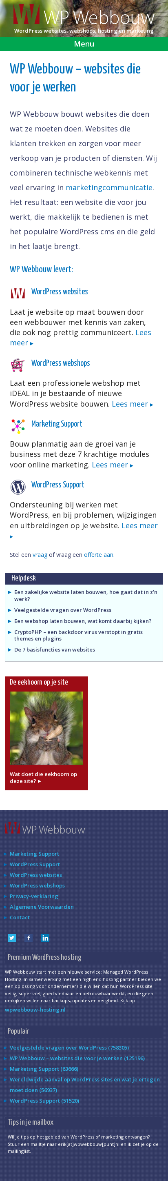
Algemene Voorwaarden (42, 906)
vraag (40, 554)
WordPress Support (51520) (44, 1100)
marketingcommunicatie (109, 187)
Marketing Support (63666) (44, 1068)
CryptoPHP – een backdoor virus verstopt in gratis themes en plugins (78, 635)
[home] (84, 22)
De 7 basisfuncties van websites (54, 649)
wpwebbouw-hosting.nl (35, 1009)
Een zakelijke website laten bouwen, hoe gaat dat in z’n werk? (85, 595)
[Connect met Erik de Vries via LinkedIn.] (45, 939)
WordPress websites (59, 292)
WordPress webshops (60, 363)
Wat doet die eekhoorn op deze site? (43, 777)
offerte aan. (99, 554)
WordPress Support (57, 485)
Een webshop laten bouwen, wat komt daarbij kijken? (83, 621)
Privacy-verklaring (34, 896)
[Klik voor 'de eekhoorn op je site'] (46, 767)
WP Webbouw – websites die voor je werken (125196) (77, 1058)
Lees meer (131, 404)
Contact (20, 917)
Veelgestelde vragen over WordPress (62, 610)
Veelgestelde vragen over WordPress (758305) (69, 1047)
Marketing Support (56, 424)
